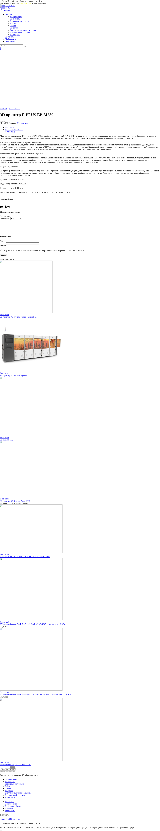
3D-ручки (14, 28)
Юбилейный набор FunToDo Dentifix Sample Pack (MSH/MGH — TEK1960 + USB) (35, 694)
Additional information (14, 129)
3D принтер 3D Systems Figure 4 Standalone (18, 317)
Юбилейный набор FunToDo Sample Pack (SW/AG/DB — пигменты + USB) (32, 624)
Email (3, 246)
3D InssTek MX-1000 (9, 440)
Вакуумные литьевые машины (23, 30)
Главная (3, 108)
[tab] (82, 127)
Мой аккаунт (10, 39)
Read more (4, 315)
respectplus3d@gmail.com (10, 819)
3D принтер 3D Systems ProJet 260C (15, 501)
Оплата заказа (11, 804)
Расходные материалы (19, 21)
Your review (5, 237)
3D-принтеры (16, 16)
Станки (13, 25)
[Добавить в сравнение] (3, 121)
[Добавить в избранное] (1, 121)
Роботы (13, 23)
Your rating (5, 218)
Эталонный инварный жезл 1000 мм (15, 765)
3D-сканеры (15, 19)
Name (3, 241)
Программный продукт (20, 32)
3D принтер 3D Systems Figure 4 (13, 375)
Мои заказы (10, 41)
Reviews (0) (10, 132)
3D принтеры (25, 3)
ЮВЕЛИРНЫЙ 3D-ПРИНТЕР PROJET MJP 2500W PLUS (25, 557)
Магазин (8, 14)
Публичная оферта (13, 806)
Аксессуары (15, 34)
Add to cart (4, 622)
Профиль (9, 808)
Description (9, 127)
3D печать (9, 37)
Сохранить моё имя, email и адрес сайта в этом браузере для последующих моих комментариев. (43, 250)
